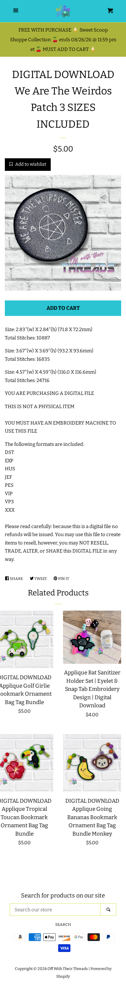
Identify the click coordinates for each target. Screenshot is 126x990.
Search (63, 924)
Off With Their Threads (67, 968)
